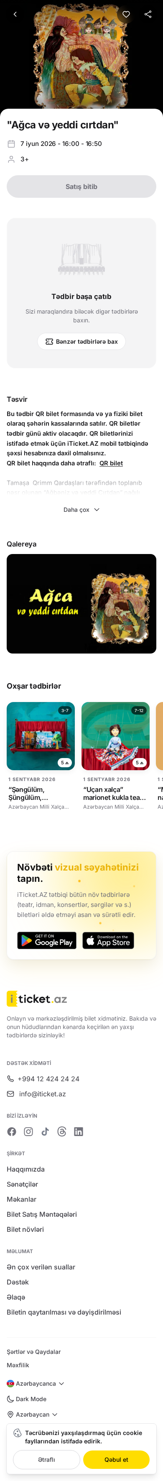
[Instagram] (28, 1131)
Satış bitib (81, 186)
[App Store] (108, 940)
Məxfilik (18, 1365)
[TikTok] (45, 1131)
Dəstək (18, 1282)
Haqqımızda (26, 1169)
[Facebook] (12, 1131)
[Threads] (62, 1131)
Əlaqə (16, 1297)
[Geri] (15, 14)
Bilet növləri (25, 1229)
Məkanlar (21, 1199)
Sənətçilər (22, 1184)
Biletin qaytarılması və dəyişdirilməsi (64, 1312)
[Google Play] (46, 940)
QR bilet (111, 463)
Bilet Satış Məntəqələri (42, 1214)
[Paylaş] (148, 14)
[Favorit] (126, 14)
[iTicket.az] (81, 999)
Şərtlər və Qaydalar (34, 1351)
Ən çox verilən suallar (41, 1267)
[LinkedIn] (79, 1131)
